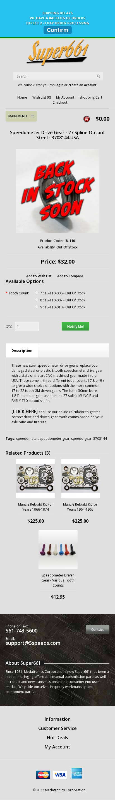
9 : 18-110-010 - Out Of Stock (62, 307)
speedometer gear (55, 438)
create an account (82, 85)
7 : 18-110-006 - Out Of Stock (62, 293)
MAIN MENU (19, 116)
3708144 (100, 438)
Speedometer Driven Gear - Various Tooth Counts (58, 580)
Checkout (59, 102)
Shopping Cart (91, 97)
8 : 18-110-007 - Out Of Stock (62, 300)
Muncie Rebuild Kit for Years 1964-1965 (80, 507)
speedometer (27, 438)
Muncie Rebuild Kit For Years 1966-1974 (35, 507)
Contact (97, 629)
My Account (65, 97)
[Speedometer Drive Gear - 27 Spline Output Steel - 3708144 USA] (57, 191)
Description (21, 350)
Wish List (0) (41, 97)
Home (22, 97)
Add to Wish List (39, 276)
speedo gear (81, 438)
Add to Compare (70, 276)
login (59, 85)
